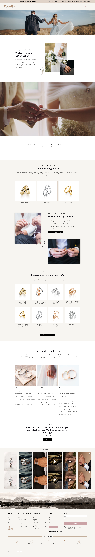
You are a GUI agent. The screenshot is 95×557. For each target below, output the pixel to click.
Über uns (9, 516)
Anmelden (75, 523)
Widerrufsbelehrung (78, 551)
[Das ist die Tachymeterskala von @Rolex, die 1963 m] (55, 461)
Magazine (10, 522)
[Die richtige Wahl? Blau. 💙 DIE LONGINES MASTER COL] (84, 461)
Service (9, 523)
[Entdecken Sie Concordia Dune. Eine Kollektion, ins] (69, 461)
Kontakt (9, 517)
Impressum (85, 551)
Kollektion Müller (52, 520)
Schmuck (50, 519)
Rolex (50, 516)
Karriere (9, 519)
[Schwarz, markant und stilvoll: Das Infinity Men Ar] (40, 461)
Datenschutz (60, 551)
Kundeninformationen (52, 523)
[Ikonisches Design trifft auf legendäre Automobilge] (25, 461)
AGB (73, 551)
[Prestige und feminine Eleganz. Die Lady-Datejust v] (10, 461)
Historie (9, 520)
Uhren (50, 517)
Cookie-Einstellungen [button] (67, 551)
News (50, 522)
